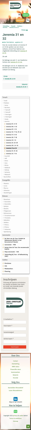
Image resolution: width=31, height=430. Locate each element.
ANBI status (15, 366)
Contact (15, 361)
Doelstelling (15, 364)
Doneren (16, 411)
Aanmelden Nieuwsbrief (15, 387)
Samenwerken (15, 372)
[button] (19, 14)
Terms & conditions (15, 418)
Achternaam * (9, 339)
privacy (15, 415)
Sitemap (15, 421)
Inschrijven (15, 347)
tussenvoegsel (9, 332)
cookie (21, 415)
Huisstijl (15, 378)
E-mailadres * (8, 319)
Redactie (15, 375)
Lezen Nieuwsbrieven (15, 390)
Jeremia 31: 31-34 (16, 62)
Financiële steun (15, 369)
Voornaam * (8, 326)
